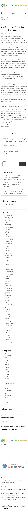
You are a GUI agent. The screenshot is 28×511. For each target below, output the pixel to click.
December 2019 (9, 304)
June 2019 (7, 313)
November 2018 (9, 325)
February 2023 (8, 253)
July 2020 (7, 297)
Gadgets (7, 374)
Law (6, 385)
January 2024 (8, 236)
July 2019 (7, 311)
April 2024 (7, 232)
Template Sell (4, 508)
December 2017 (9, 342)
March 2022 (8, 264)
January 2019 (8, 321)
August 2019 (8, 309)
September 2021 (9, 274)
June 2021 (7, 280)
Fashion (7, 369)
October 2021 (8, 273)
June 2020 (7, 299)
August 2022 (8, 259)
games (8, 83)
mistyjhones (12, 33)
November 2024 (9, 226)
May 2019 (7, 314)
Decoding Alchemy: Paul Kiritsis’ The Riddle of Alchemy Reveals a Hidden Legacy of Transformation (13, 184)
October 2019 (8, 306)
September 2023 (9, 243)
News (6, 388)
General (2, 24)
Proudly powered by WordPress (9, 506)
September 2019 (9, 307)
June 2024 (7, 231)
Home (6, 381)
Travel (6, 397)
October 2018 (8, 327)
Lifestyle (7, 387)
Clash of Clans (14, 55)
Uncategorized (8, 399)
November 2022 (9, 255)
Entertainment (8, 367)
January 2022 (8, 267)
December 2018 (9, 323)
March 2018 (8, 339)
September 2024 (9, 227)
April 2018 (7, 337)
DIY (6, 362)
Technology (8, 395)
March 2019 (8, 318)
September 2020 (9, 294)
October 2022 (8, 257)
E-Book (7, 364)
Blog (6, 357)
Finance (7, 371)
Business (7, 359)
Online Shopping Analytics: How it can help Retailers (21, 140)
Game (6, 376)
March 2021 (8, 283)
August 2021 (8, 276)
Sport (6, 392)
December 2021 (9, 269)
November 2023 (9, 239)
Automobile (8, 355)
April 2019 (7, 316)
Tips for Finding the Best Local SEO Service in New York (7, 141)
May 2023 (7, 250)
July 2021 (7, 278)
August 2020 (8, 295)
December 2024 (9, 224)
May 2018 (7, 335)
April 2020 (7, 301)
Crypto (6, 360)
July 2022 (7, 260)
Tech (6, 393)
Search (4, 161)
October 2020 (8, 292)
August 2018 (8, 330)
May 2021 (7, 281)
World (6, 402)
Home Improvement (10, 383)
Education (7, 366)
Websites (7, 400)
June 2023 (7, 248)
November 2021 (9, 271)
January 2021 (8, 287)
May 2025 (7, 219)
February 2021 (8, 285)
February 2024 (8, 234)
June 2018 (7, 334)
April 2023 (7, 252)
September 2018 (9, 328)
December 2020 (9, 288)
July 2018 (7, 332)
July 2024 (7, 229)
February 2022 (8, 266)
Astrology (7, 353)
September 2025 (9, 217)
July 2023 (7, 246)
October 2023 (8, 241)
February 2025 (8, 222)
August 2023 (8, 245)
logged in (12, 151)
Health (6, 380)
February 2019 (8, 320)
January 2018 (8, 341)
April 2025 (7, 220)
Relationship (8, 390)
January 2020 (8, 302)
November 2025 (9, 215)
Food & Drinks (8, 373)
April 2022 (7, 262)
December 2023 (9, 238)
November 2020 (9, 290)
